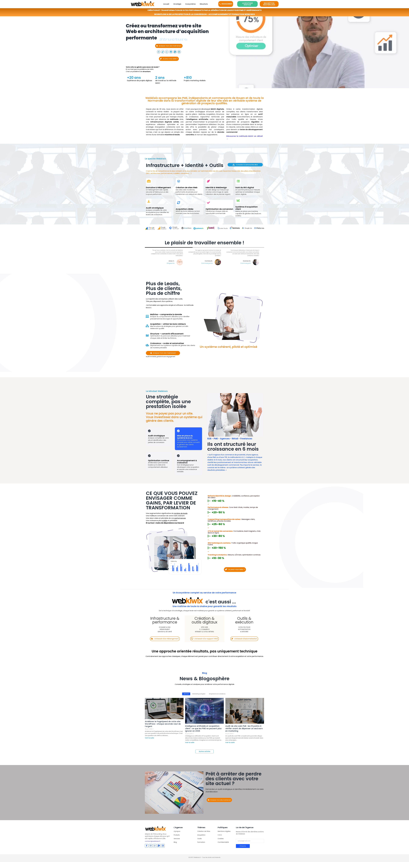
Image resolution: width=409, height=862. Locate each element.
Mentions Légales (224, 831)
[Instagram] (158, 51)
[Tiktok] (162, 51)
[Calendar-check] (179, 51)
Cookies (221, 838)
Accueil (166, 4)
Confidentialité (223, 842)
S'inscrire (243, 846)
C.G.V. (220, 835)
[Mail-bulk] (175, 51)
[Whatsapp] (166, 51)
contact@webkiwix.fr (152, 841)
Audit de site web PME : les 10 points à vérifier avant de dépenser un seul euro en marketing (244, 728)
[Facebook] (171, 51)
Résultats (204, 4)
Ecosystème (190, 4)
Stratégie (177, 4)
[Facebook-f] (146, 845)
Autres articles (204, 751)
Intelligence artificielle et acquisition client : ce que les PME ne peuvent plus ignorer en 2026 (203, 728)
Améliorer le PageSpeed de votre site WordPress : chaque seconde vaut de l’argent (163, 724)
